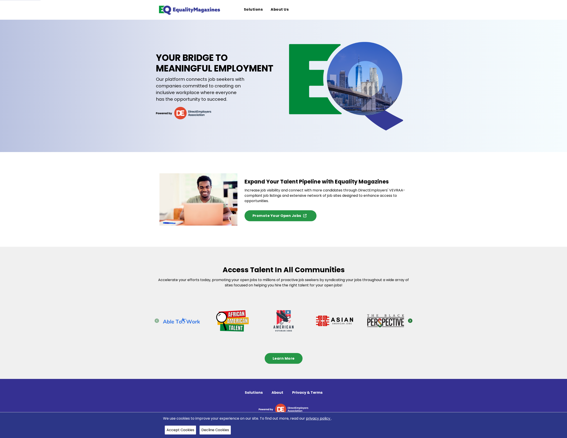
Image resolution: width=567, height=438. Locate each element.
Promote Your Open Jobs (276, 215)
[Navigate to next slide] (410, 320)
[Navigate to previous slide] (157, 320)
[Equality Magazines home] (189, 9)
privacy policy (318, 418)
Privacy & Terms (307, 392)
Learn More (284, 358)
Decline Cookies (215, 429)
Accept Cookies (180, 429)
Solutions (254, 392)
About (277, 392)
